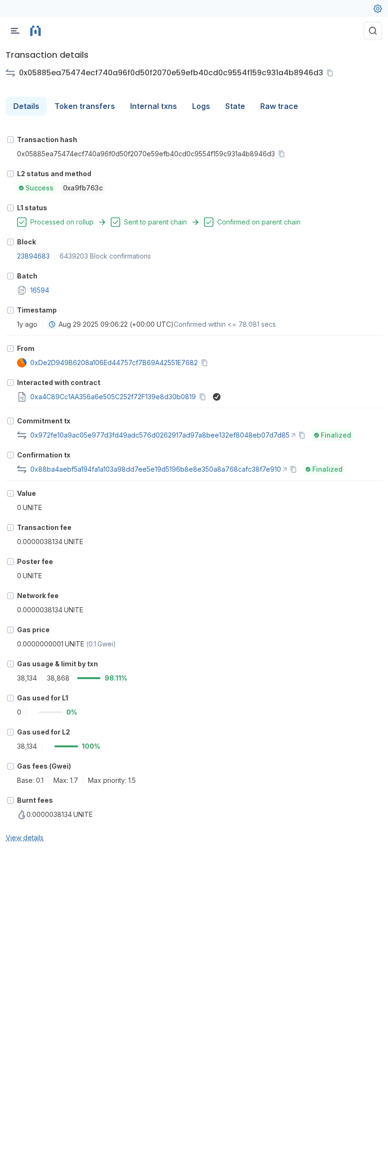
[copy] (331, 73)
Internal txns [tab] (153, 106)
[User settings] (377, 8)
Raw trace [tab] (279, 106)
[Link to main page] (35, 31)
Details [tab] (26, 106)
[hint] (10, 139)
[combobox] (52, 324)
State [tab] (235, 106)
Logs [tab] (201, 106)
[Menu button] (15, 30)
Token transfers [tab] (84, 106)
